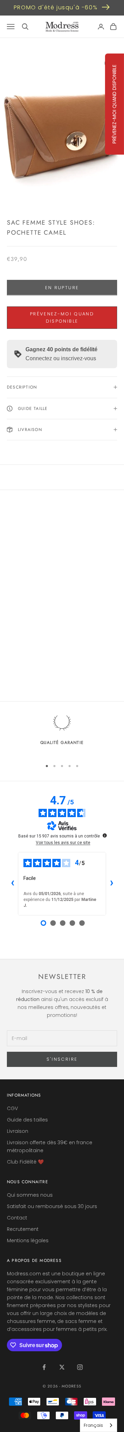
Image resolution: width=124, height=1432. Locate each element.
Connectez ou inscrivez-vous (60, 358)
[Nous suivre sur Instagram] (79, 1367)
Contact (17, 1217)
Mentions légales (28, 1240)
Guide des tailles (27, 1119)
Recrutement (23, 1229)
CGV (12, 1108)
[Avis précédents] (12, 884)
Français (93, 1425)
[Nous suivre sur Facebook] (44, 1367)
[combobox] (98, 1425)
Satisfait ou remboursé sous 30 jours (52, 1206)
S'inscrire (62, 1059)
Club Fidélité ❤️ (25, 1161)
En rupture (62, 287)
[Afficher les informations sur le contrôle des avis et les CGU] (104, 835)
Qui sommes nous (30, 1194)
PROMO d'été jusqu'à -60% (55, 7)
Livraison (17, 1131)
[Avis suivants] (111, 884)
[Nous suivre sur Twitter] (62, 1367)
